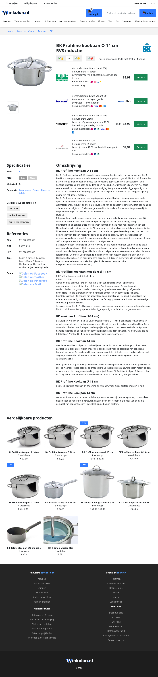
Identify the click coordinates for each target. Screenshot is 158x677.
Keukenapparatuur (67, 21)
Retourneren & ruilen (42, 615)
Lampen (37, 21)
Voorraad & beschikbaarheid (42, 637)
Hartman (116, 579)
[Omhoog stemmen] (61, 58)
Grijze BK (13, 208)
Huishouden (50, 21)
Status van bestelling (42, 624)
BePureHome (116, 588)
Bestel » (141, 77)
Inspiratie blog (116, 612)
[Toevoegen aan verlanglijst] (90, 58)
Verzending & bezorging (42, 619)
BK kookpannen (17, 215)
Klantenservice (140, 3)
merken (121, 572)
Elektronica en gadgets (145, 21)
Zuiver (116, 592)
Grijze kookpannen (19, 221)
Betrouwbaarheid (116, 631)
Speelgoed (127, 21)
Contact (153, 3)
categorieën (47, 572)
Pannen (36, 190)
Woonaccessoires (22, 21)
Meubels (7, 21)
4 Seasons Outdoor (116, 583)
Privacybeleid (109, 635)
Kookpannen (25, 190)
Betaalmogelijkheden (42, 633)
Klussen (101, 21)
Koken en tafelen (87, 21)
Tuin (110, 21)
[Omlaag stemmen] (77, 58)
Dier (117, 21)
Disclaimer (124, 635)
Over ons (116, 621)
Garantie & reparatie (42, 628)
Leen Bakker (116, 601)
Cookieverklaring (116, 640)
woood (116, 597)
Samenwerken (116, 626)
